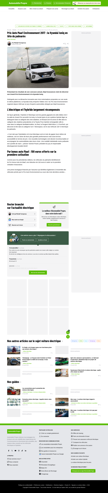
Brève (98, 341)
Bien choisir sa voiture (36, 8)
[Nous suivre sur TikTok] (22, 450)
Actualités (11, 8)
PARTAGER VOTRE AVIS (46, 430)
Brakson (83, 487)
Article (80, 341)
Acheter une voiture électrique (80, 456)
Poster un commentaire (28, 240)
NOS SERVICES (75, 430)
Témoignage (92, 341)
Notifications (49, 485)
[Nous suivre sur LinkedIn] (25, 450)
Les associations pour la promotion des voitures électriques (33, 389)
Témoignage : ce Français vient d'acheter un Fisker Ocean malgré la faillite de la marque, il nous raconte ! (36, 359)
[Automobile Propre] (18, 3)
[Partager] (68, 43)
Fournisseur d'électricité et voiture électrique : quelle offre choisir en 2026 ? (86, 371)
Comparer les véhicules (80, 442)
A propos (10, 455)
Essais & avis (22, 8)
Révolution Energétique (48, 465)
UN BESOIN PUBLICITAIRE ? (79, 467)
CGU (88, 485)
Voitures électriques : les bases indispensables (34, 392)
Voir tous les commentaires (38, 272)
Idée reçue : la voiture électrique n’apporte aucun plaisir (83, 400)
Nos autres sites (44, 458)
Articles (14, 30)
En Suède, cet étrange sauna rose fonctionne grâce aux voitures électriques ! (37, 348)
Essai (86, 341)
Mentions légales (58, 485)
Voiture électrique (11, 39)
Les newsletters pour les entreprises (52, 447)
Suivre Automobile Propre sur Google (52, 454)
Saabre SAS (64, 487)
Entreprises (96, 8)
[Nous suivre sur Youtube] (15, 450)
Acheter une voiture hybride (79, 459)
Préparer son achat (52, 8)
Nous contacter (13, 462)
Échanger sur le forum (79, 448)
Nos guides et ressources (48, 451)
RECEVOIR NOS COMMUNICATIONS (49, 441)
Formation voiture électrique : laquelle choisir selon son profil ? (36, 400)
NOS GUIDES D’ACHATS (78, 453)
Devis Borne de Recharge (49, 471)
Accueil (9, 30)
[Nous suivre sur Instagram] (18, 450)
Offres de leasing (78, 433)
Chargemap (44, 474)
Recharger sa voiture (68, 8)
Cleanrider (44, 462)
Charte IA (67, 485)
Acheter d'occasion (83, 8)
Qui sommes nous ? (15, 459)
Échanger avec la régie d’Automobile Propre (83, 471)
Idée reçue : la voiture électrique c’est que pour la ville (84, 411)
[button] (38, 261)
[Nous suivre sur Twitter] (12, 450)
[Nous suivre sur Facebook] (8, 450)
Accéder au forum (42, 240)
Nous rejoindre (13, 465)
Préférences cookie (39, 485)
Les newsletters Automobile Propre (51, 444)
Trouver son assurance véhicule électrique (85, 439)
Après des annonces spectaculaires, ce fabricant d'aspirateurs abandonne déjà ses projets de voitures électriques (85, 359)
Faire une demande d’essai (81, 436)
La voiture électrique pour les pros (81, 462)
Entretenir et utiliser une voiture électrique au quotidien (84, 403)
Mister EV (44, 468)
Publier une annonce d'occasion (82, 445)
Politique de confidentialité (25, 485)
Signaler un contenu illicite (78, 485)
